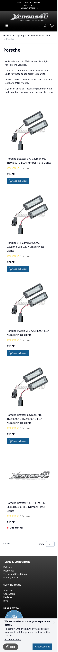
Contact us (9, 593)
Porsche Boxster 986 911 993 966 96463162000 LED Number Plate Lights (26, 506)
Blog (5, 600)
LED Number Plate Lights (38, 35)
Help (12, 646)
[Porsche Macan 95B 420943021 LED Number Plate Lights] (29, 303)
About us (8, 590)
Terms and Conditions (15, 574)
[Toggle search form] (39, 25)
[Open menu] (6, 25)
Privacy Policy (10, 577)
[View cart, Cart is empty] (52, 26)
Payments (8, 570)
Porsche (10, 39)
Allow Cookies (42, 646)
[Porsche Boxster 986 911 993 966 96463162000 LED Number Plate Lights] (29, 475)
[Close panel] (54, 622)
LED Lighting (18, 35)
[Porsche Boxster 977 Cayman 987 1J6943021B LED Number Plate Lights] (29, 131)
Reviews (7, 597)
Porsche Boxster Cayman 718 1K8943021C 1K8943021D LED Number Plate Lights (24, 418)
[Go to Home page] (29, 16)
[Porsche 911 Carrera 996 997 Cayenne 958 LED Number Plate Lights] (29, 215)
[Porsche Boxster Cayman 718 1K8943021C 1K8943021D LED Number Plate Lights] (29, 387)
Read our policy (13, 639)
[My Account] (45, 25)
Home (6, 35)
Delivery (7, 567)
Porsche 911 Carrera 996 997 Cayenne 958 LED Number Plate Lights (25, 246)
